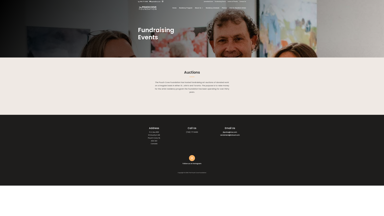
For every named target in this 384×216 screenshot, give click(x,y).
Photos (224, 8)
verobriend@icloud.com (230, 135)
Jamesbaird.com (208, 1)
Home (174, 8)
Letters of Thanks (233, 1)
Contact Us (243, 1)
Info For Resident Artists (237, 8)
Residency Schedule (212, 8)
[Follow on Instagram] (192, 158)
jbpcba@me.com (230, 132)
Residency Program (185, 8)
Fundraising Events (220, 1)
